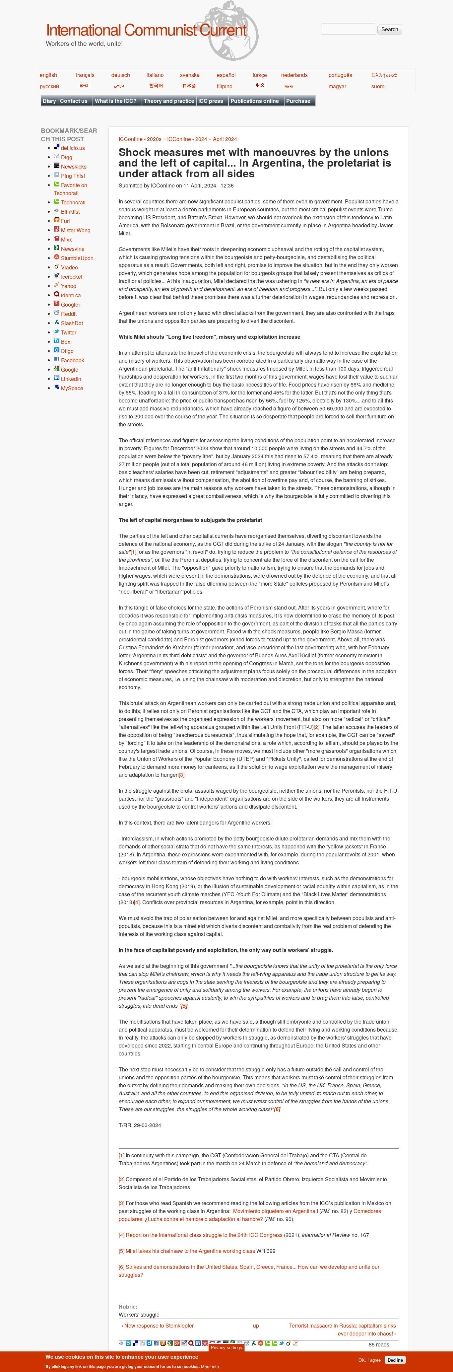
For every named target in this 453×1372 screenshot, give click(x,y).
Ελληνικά (384, 75)
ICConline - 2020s (140, 139)
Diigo (67, 351)
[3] (181, 774)
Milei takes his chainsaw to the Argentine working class (190, 1251)
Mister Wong (76, 230)
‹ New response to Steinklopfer (157, 1325)
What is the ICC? (116, 101)
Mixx (66, 239)
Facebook (72, 360)
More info (210, 1366)
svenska (190, 75)
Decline (395, 1359)
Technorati (73, 202)
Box (65, 341)
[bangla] (287, 86)
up (256, 1325)
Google (69, 369)
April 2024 (225, 139)
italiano (155, 75)
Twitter (68, 332)
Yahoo (68, 286)
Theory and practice (169, 101)
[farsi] (117, 86)
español (226, 75)
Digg (66, 157)
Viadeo (69, 267)
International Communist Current (146, 28)
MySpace (72, 388)
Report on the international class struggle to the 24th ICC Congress (204, 1235)
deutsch (120, 75)
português (340, 75)
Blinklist (70, 211)
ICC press (210, 101)
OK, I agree (369, 1359)
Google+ (71, 304)
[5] (121, 1251)
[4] (137, 902)
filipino (224, 86)
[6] (121, 1266)
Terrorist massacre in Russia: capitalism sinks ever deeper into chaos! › (342, 1329)
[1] (133, 551)
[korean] (155, 86)
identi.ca (71, 295)
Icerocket (71, 276)
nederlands (294, 75)
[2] (316, 727)
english (48, 75)
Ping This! (73, 176)
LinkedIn (71, 379)
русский (49, 86)
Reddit (69, 314)
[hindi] (83, 86)
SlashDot (72, 323)
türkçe (260, 75)
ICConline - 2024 (187, 139)
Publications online (254, 101)
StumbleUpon (77, 258)
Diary (49, 101)
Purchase (298, 101)
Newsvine (73, 249)
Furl (65, 221)
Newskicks (74, 166)
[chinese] (259, 86)
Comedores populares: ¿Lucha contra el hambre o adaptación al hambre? (250, 1215)
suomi (378, 86)
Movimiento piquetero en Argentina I (275, 1211)
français (85, 75)
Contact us (74, 101)
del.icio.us (73, 148)
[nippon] (188, 86)
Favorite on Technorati (70, 189)
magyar (337, 86)
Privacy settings (226, 1347)
